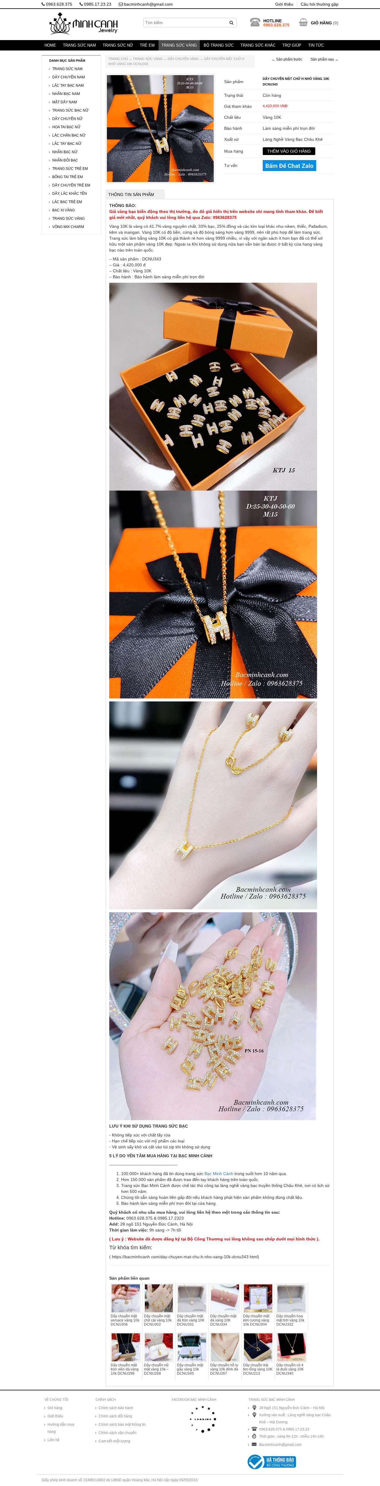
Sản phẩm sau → (324, 59)
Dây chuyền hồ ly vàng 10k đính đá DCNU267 (224, 1369)
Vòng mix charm (68, 227)
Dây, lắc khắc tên (69, 194)
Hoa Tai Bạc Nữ (66, 127)
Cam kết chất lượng (114, 1441)
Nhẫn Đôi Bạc (65, 160)
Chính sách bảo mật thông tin (122, 1424)
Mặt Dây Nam (64, 102)
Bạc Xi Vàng (63, 210)
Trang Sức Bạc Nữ (70, 110)
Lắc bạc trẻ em (67, 202)
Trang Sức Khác (258, 45)
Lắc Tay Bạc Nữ (66, 144)
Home (50, 45)
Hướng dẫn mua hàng (61, 1428)
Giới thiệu (284, 4)
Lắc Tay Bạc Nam (68, 85)
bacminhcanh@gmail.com (148, 4)
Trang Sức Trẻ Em (70, 169)
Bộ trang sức (219, 45)
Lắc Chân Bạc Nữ (69, 135)
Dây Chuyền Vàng (183, 59)
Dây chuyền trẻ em (71, 185)
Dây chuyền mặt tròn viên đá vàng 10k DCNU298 (125, 1369)
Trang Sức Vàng (179, 45)
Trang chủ (118, 59)
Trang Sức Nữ (118, 45)
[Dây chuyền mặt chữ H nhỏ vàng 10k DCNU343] (160, 128)
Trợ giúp (291, 45)
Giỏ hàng (55, 1408)
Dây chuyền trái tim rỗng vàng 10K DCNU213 (258, 1369)
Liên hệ (54, 1440)
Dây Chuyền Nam (68, 77)
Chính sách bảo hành (116, 1408)
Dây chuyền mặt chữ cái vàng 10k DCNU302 (158, 1320)
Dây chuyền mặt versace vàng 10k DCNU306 (125, 1320)
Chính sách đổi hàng (115, 1416)
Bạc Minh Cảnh (219, 1173)
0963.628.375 (58, 4)
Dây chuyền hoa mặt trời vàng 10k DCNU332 (290, 1320)
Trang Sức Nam (79, 45)
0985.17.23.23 (97, 4)
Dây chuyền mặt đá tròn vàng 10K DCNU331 (191, 1320)
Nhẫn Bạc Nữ (64, 152)
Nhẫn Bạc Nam (66, 94)
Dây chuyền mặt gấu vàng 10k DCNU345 (190, 1369)
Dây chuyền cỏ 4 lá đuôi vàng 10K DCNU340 (290, 1369)
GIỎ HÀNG (321, 22)
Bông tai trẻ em (67, 177)
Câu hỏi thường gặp (319, 4)
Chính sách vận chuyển (118, 1433)
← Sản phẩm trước (287, 59)
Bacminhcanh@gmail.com (280, 1445)
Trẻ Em (147, 45)
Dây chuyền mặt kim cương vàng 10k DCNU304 (256, 1320)
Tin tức (316, 45)
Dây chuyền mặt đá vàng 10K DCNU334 (223, 1320)
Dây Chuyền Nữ (67, 119)
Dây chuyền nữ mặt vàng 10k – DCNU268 (156, 1369)
